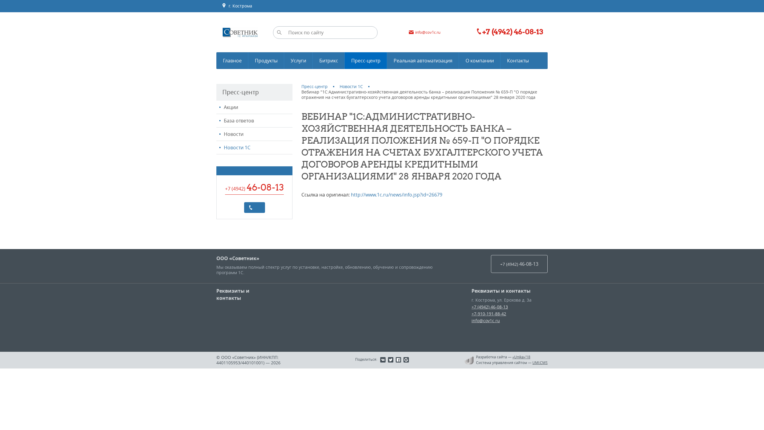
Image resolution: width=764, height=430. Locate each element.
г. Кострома (239, 6)
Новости (234, 134)
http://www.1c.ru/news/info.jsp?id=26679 (396, 194)
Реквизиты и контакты (232, 294)
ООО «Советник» (237, 258)
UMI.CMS (540, 362)
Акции (231, 107)
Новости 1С (237, 147)
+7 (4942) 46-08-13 (490, 307)
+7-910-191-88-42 (489, 314)
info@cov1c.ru (486, 320)
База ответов (239, 120)
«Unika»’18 (521, 356)
